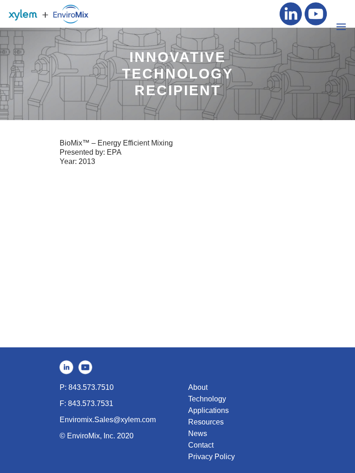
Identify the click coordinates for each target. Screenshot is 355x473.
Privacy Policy (211, 457)
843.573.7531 (90, 403)
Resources (206, 422)
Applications (208, 410)
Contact (201, 445)
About (198, 387)
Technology (207, 399)
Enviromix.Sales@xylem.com (108, 420)
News (197, 433)
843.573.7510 (91, 387)
